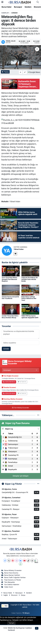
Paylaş (6, 72)
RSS (5, 606)
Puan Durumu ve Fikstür (12, 580)
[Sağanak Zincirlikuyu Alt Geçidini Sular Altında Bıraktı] (30, 271)
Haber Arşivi (8, 587)
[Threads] (32, 560)
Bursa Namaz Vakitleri (12, 575)
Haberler (5, 13)
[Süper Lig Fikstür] (38, 484)
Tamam (12, 623)
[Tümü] (38, 415)
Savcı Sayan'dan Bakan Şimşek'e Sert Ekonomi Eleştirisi (9, 279)
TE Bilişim (26, 613)
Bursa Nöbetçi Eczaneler (13, 570)
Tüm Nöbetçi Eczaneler (21, 408)
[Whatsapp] (20, 564)
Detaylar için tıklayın (20, 476)
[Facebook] (5, 560)
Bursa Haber (6, 7)
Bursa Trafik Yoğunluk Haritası (15, 577)
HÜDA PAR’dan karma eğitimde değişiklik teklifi (29, 316)
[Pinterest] (13, 560)
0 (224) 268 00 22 (10, 382)
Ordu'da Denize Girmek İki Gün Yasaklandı (10, 297)
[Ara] (38, 2)
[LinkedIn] (20, 560)
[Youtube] (24, 560)
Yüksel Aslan (19, 249)
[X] (9, 560)
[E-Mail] (15, 253)
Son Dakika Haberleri (11, 584)
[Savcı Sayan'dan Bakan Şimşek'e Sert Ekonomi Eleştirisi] (11, 271)
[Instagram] (16, 560)
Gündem (28, 7)
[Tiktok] (28, 560)
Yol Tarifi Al (23, 382)
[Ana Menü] (2, 2)
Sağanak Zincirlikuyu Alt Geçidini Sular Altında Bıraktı (29, 279)
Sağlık (5, 595)
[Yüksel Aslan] (7, 250)
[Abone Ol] (34, 72)
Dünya (23, 595)
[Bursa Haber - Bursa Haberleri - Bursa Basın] (20, 2)
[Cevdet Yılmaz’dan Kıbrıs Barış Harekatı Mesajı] (11, 309)
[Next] (36, 560)
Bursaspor (18, 7)
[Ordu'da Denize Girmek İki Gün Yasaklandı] (11, 290)
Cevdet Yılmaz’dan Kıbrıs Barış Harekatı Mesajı (10, 316)
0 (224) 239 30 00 (10, 393)
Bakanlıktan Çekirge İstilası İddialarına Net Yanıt (28, 298)
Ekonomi (37, 7)
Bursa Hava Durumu (11, 573)
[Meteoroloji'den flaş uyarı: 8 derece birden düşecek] (20, 57)
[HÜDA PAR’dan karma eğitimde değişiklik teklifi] (30, 309)
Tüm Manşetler (9, 582)
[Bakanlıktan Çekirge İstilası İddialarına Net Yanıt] (30, 290)
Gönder (6, 349)
